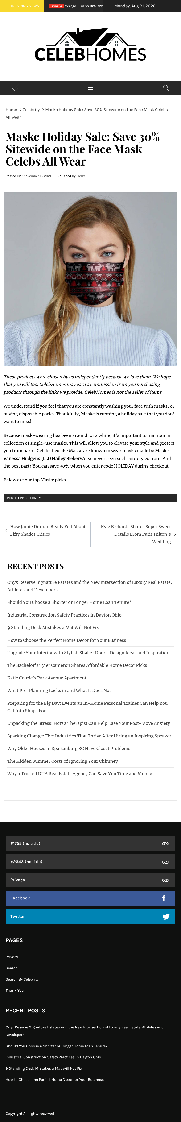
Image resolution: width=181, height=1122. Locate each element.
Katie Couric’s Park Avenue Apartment (46, 678)
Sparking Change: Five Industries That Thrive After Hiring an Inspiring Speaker (89, 736)
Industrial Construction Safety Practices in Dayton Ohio (64, 615)
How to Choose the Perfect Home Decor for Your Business (66, 640)
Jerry (81, 176)
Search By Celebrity (22, 979)
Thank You (15, 990)
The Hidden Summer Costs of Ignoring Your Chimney (62, 761)
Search (12, 968)
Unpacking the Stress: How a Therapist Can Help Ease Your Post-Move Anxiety (88, 723)
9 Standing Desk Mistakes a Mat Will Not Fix (53, 627)
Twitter (17, 916)
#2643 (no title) (26, 861)
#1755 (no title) (25, 843)
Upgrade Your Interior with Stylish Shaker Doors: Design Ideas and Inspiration (88, 652)
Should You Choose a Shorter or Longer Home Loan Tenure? (69, 602)
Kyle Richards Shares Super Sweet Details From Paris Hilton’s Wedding (136, 534)
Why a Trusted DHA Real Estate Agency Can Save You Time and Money (79, 773)
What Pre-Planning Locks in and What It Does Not (59, 690)
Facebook (20, 898)
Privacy (17, 879)
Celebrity (33, 498)
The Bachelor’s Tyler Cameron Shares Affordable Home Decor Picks (77, 665)
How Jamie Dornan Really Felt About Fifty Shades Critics (48, 530)
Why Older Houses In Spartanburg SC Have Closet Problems (68, 748)
